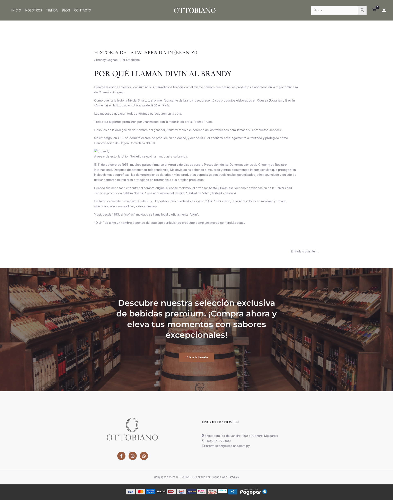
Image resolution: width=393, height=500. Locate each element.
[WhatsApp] (144, 456)
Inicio (16, 10)
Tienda (52, 10)
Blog (66, 10)
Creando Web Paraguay (225, 476)
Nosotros (33, 10)
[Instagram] (133, 456)
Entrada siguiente (305, 251)
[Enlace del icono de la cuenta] (384, 10)
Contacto (82, 10)
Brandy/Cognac (107, 60)
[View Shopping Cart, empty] (374, 10)
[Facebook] (121, 456)
